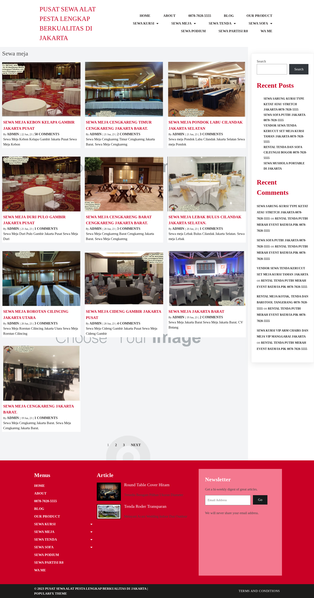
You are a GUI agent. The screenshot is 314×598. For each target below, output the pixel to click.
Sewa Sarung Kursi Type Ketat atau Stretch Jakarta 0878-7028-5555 (284, 104)
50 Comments (46, 134)
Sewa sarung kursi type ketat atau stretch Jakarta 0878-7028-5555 (282, 212)
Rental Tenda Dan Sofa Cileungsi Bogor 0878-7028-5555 (285, 152)
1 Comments (46, 228)
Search (261, 61)
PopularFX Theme (50, 593)
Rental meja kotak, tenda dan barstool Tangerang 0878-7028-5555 (282, 302)
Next (136, 445)
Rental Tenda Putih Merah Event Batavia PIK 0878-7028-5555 (282, 225)
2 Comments (128, 134)
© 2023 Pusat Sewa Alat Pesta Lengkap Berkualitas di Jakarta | (91, 588)
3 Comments (211, 134)
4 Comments (128, 323)
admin (13, 134)
